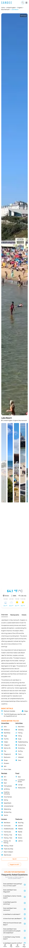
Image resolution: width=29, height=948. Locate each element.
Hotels (24, 615)
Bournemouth (5, 9)
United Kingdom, (8, 420)
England (19, 7)
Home (3, 7)
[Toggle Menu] (26, 2)
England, (15, 420)
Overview (4, 615)
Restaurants (14, 615)
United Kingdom (11, 7)
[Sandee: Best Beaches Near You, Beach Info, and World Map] (6, 3)
